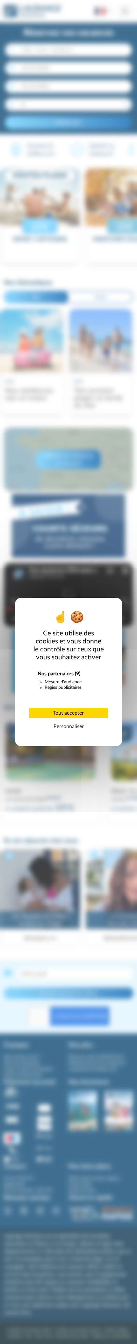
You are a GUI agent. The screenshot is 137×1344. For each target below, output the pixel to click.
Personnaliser (69, 726)
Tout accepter (68, 713)
